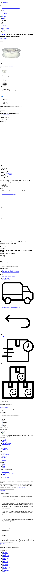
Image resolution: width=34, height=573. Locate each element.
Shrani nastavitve (3, 542)
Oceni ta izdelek (3, 248)
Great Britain (8, 567)
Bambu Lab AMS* (9, 174)
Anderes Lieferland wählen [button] (3, 550)
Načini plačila (4, 440)
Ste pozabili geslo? (4, 448)
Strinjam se (7, 542)
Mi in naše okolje (4, 457)
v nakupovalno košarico (5, 2)
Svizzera (6, 569)
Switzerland (7, 570)
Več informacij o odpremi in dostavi (5, 114)
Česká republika (9, 555)
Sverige (6, 566)
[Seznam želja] (2, 23)
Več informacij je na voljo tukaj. (4, 407)
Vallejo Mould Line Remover (6, 279)
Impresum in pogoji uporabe (5, 472)
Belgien (6, 552)
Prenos (2, 192)
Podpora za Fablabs (4, 456)
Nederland (7, 561)
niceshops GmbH (6, 470)
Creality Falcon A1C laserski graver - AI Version (8, 276)
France (5, 557)
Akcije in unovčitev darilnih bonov (6, 443)
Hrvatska (6, 558)
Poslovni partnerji (4, 442)
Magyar (6, 560)
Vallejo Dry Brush (4, 277)
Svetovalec (3, 453)
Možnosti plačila (6, 13)
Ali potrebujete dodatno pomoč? (6, 444)
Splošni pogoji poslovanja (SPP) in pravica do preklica (9, 473)
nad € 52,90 (11, 8)
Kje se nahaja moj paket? (5, 449)
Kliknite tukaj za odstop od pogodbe (5, 478)
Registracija (3, 447)
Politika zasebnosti (2, 490)
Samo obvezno (11, 542)
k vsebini (3, 1)
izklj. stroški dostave (11, 66)
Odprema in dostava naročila (5, 439)
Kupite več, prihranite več (5, 454)
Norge (5, 571)
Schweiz (6, 568)
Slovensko (7, 565)
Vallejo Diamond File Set (5, 278)
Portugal (6, 563)
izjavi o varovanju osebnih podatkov (21, 487)
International (7, 551)
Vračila (3, 441)
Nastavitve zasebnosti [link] (5, 475)
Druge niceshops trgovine (5, 477)
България (6, 554)
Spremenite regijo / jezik (8, 469)
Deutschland (7, 556)
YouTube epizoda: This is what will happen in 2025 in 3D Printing (10, 271)
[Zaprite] (0, 5)
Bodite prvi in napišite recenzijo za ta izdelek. (12, 266)
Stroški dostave (6, 12)
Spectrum (3, 34)
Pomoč (3, 10)
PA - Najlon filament (9, 173)
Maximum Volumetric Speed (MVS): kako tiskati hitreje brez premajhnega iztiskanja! (13, 270)
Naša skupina (4, 460)
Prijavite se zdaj (4, 19)
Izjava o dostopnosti (4, 474)
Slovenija (6, 564)
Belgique (6, 553)
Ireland (5, 559)
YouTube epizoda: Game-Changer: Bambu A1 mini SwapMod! (10, 272)
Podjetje (3, 476)
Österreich (7, 562)
